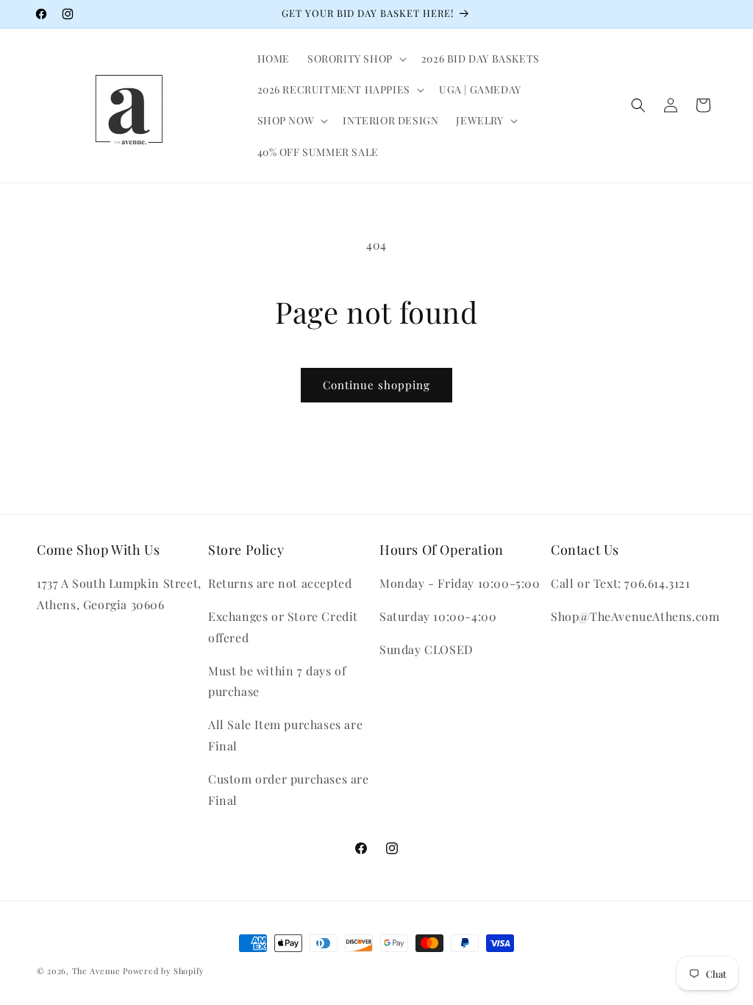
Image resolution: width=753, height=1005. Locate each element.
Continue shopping (376, 384)
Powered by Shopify (163, 970)
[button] (356, 58)
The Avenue (96, 970)
